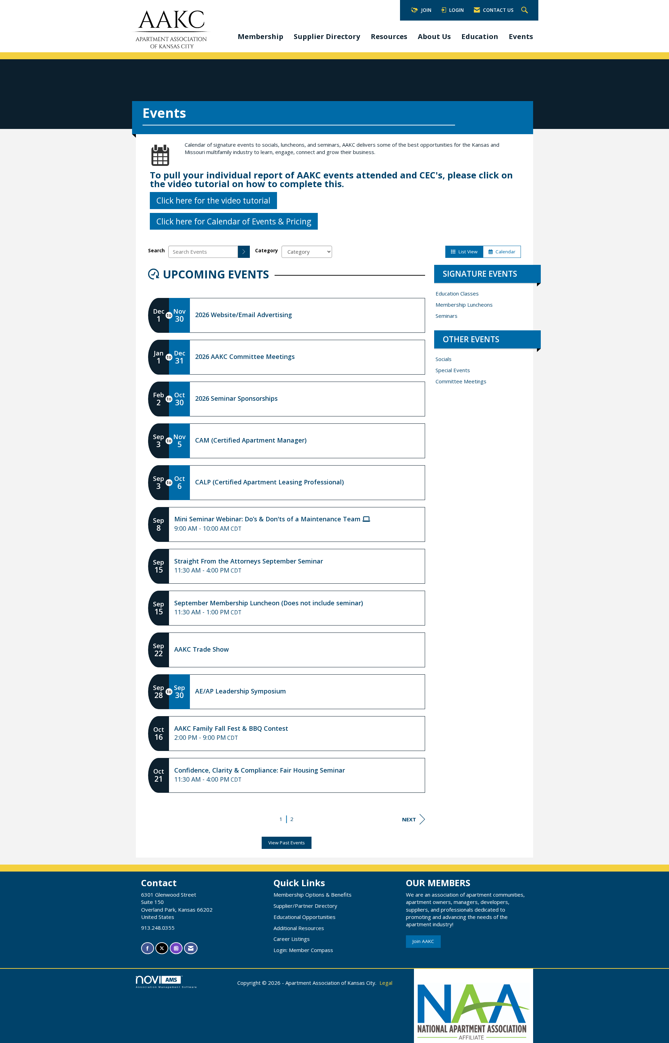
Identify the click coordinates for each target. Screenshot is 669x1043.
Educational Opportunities (305, 916)
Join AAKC (423, 941)
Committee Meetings (461, 381)
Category (266, 250)
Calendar (504, 251)
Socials (444, 358)
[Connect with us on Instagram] (176, 948)
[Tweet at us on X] (161, 948)
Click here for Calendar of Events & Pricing (233, 221)
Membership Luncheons (464, 304)
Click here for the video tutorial (213, 200)
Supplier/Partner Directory (305, 905)
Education (479, 36)
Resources (389, 36)
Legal (385, 982)
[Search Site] (525, 10)
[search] (244, 252)
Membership (260, 36)
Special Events (453, 370)
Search (156, 250)
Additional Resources (299, 928)
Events (521, 36)
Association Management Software (166, 987)
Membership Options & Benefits (313, 894)
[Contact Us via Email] (191, 948)
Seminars (446, 315)
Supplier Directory (327, 36)
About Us (434, 36)
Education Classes (457, 293)
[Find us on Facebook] (147, 948)
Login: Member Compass (303, 949)
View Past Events (286, 842)
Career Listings (292, 938)
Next (409, 819)
